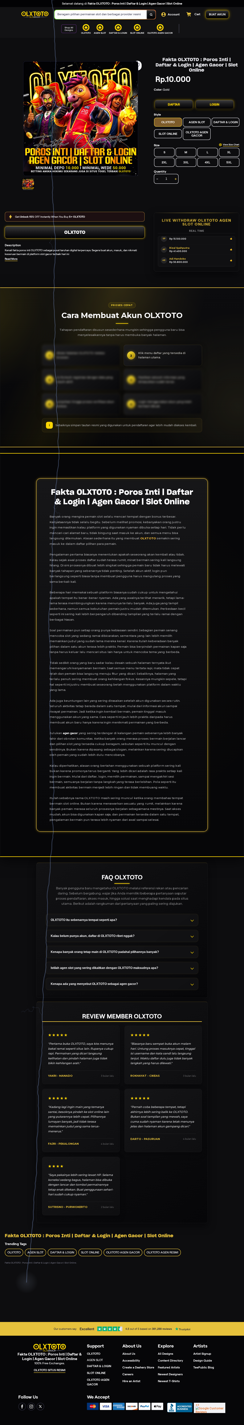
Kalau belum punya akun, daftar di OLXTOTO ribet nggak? (93, 935)
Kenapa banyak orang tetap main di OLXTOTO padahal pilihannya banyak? (105, 951)
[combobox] (101, 14)
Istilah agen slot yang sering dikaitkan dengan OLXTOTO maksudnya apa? (104, 967)
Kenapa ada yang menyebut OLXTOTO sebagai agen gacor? (94, 983)
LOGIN (214, 104)
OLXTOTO (74, 232)
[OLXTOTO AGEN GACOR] (116, 37)
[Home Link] (35, 14)
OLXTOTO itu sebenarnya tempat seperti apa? (84, 919)
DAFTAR (174, 104)
